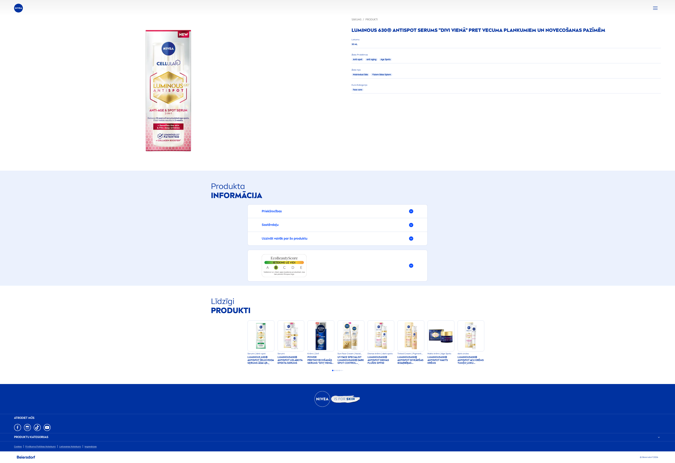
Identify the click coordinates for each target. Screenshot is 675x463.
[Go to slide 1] (332, 370)
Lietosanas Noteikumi (70, 446)
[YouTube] (47, 427)
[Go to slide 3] (337, 370)
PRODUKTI (371, 19)
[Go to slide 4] (339, 370)
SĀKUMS (356, 19)
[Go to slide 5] (341, 370)
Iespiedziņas (91, 446)
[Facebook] (17, 427)
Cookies (18, 446)
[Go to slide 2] (335, 370)
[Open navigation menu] (655, 8)
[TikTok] (37, 427)
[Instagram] (27, 427)
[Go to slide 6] (342, 370)
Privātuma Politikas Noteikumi (40, 446)
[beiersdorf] (26, 457)
